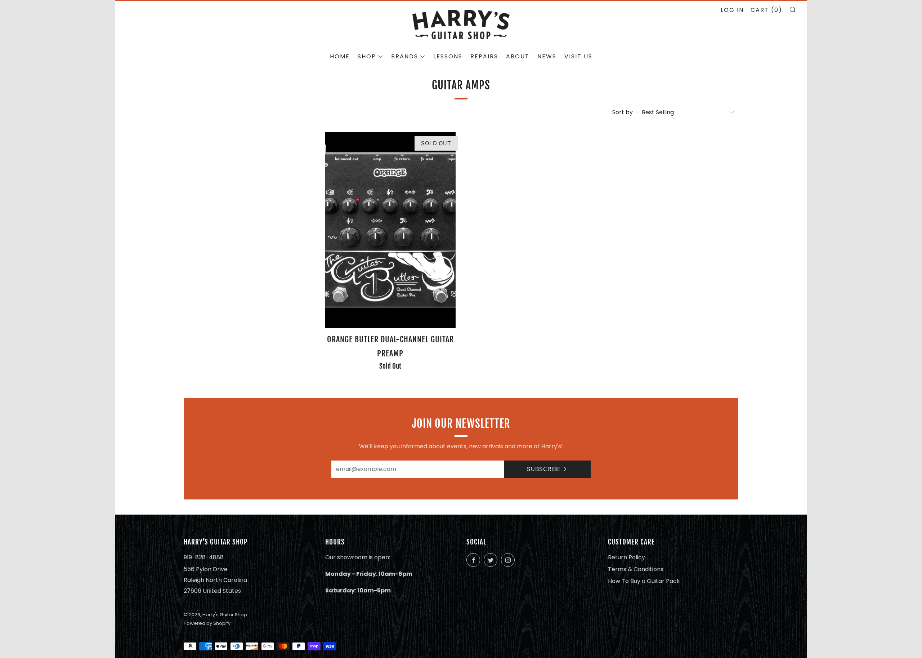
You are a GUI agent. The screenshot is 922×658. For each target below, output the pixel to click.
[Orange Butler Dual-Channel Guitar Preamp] (390, 230)
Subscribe (544, 469)
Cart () (766, 10)
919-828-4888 (204, 557)
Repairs (484, 56)
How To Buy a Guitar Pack (644, 581)
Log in (732, 10)
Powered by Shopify (207, 623)
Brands (404, 56)
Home (340, 56)
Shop (367, 56)
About (517, 56)
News (546, 56)
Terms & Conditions (635, 569)
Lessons (447, 56)
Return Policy (626, 557)
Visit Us (578, 56)
